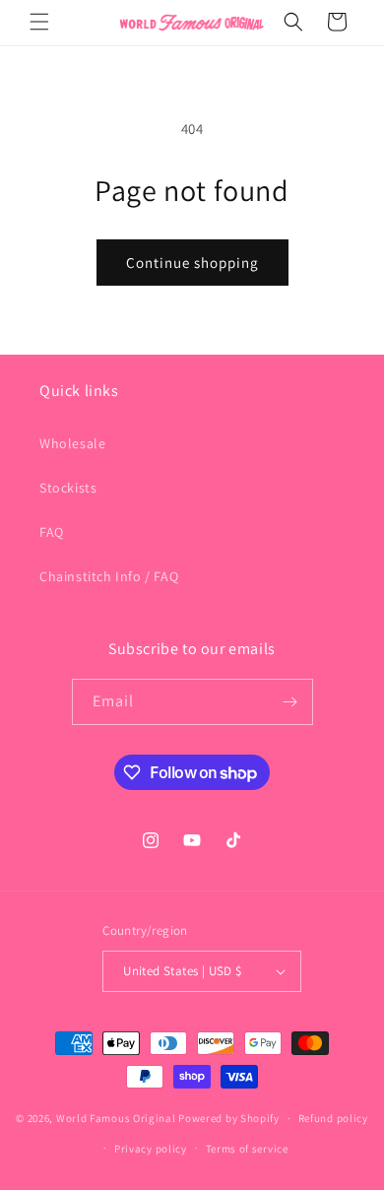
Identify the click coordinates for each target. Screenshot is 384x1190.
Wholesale (72, 443)
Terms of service (247, 1149)
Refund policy (333, 1118)
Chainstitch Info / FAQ (108, 576)
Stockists (67, 487)
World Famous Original (116, 1118)
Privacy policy (150, 1149)
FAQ (51, 532)
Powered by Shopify (229, 1118)
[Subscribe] (290, 702)
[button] (39, 21)
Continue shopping (192, 262)
